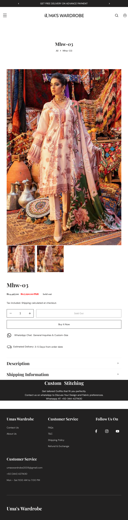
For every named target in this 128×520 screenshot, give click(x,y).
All (57, 50)
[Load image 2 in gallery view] (50, 259)
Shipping (26, 302)
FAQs (50, 427)
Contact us (13, 427)
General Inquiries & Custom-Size (41, 335)
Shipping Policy (56, 440)
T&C (50, 433)
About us (11, 433)
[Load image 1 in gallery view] (21, 259)
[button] (108, 3)
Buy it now (64, 324)
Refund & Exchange (58, 446)
